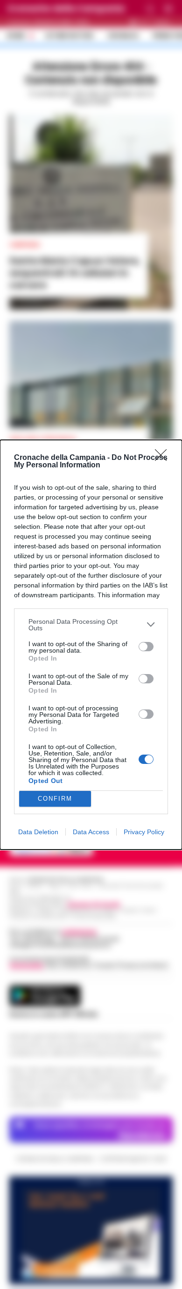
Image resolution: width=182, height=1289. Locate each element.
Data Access (91, 832)
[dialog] (91, 645)
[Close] (164, 458)
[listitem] (91, 624)
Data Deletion (38, 832)
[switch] (146, 646)
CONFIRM (55, 798)
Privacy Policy (144, 832)
